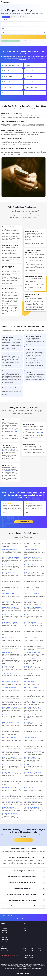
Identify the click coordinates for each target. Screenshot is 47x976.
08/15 (32, 952)
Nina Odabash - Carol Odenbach (9, 695)
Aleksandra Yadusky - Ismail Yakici (32, 795)
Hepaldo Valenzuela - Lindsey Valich (32, 764)
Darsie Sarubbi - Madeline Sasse (9, 737)
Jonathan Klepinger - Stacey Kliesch (32, 652)
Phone (14, 16)
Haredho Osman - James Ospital (9, 701)
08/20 (39, 948)
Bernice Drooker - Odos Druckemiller (32, 579)
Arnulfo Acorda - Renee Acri (8, 542)
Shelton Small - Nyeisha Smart (31, 737)
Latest (25, 930)
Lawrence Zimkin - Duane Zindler (9, 813)
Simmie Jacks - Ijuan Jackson (30, 637)
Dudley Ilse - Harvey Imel (7, 629)
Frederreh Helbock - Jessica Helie (9, 622)
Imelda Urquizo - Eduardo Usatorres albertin (11, 764)
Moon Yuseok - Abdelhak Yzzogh (31, 801)
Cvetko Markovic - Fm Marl (8, 673)
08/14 (39, 952)
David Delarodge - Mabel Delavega (32, 572)
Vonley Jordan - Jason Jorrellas (31, 645)
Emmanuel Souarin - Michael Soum (10, 745)
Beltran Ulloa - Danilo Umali (8, 757)
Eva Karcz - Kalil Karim (7, 652)
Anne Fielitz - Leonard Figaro (8, 601)
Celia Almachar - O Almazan (30, 542)
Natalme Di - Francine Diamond (9, 579)
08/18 (32, 950)
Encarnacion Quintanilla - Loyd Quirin (10, 722)
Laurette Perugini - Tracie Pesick (9, 707)
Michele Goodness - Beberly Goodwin (32, 607)
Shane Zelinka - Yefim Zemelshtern (32, 807)
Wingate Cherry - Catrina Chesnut (31, 564)
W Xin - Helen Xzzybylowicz (8, 795)
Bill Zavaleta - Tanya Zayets (8, 807)
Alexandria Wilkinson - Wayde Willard (32, 779)
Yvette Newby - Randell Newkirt (9, 687)
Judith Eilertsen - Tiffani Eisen (8, 586)
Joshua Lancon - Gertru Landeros (31, 658)
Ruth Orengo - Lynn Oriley (30, 695)
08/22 (25, 948)
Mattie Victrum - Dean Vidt (8, 772)
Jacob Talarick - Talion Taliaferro (31, 745)
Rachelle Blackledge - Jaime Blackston (10, 557)
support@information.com (37, 968)
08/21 (32, 948)
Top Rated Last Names (28, 957)
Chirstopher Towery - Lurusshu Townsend (33, 751)
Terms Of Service (19, 973)
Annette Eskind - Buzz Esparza (9, 593)
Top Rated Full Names (28, 955)
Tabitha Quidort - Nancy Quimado (31, 714)
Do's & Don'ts (4, 948)
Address (23, 16)
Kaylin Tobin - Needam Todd (8, 751)
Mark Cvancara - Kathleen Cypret (9, 572)
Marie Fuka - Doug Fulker (29, 601)
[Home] (6, 2)
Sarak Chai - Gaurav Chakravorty (9, 564)
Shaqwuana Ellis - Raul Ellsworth (31, 586)
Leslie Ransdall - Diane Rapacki (31, 722)
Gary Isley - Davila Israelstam (8, 637)
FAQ (24, 925)
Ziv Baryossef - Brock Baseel (30, 549)
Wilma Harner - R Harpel (29, 614)
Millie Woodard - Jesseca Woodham (10, 787)
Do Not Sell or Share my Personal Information (10, 955)
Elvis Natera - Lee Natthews (30, 681)
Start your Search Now (23, 521)
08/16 (25, 952)
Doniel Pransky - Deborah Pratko (31, 707)
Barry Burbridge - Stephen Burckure (32, 557)
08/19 (25, 950)
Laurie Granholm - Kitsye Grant (9, 614)
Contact (25, 928)
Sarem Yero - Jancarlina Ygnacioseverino (11, 801)
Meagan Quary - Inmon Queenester (10, 714)
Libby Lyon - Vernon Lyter (29, 666)
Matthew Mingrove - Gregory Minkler (10, 681)
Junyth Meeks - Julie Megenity (31, 673)
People (6, 16)
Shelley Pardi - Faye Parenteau (31, 701)
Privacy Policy (4, 952)
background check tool (28, 447)
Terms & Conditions (5, 950)
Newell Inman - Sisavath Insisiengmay (32, 629)
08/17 (39, 950)
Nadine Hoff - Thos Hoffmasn (30, 622)
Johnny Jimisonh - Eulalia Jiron (9, 645)
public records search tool (9, 470)
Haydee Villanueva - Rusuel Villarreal (32, 772)
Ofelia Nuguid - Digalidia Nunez (31, 687)
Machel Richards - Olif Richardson (9, 729)
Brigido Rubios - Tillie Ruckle (30, 729)
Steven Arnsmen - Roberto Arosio (9, 549)
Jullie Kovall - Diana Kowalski (8, 658)
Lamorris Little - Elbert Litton (8, 666)
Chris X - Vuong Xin (28, 787)
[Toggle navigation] (45, 2)
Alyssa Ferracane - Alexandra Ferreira (32, 593)
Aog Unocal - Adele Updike (30, 757)
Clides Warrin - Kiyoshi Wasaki (9, 779)
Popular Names (28, 946)
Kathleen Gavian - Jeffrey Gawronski (10, 607)
